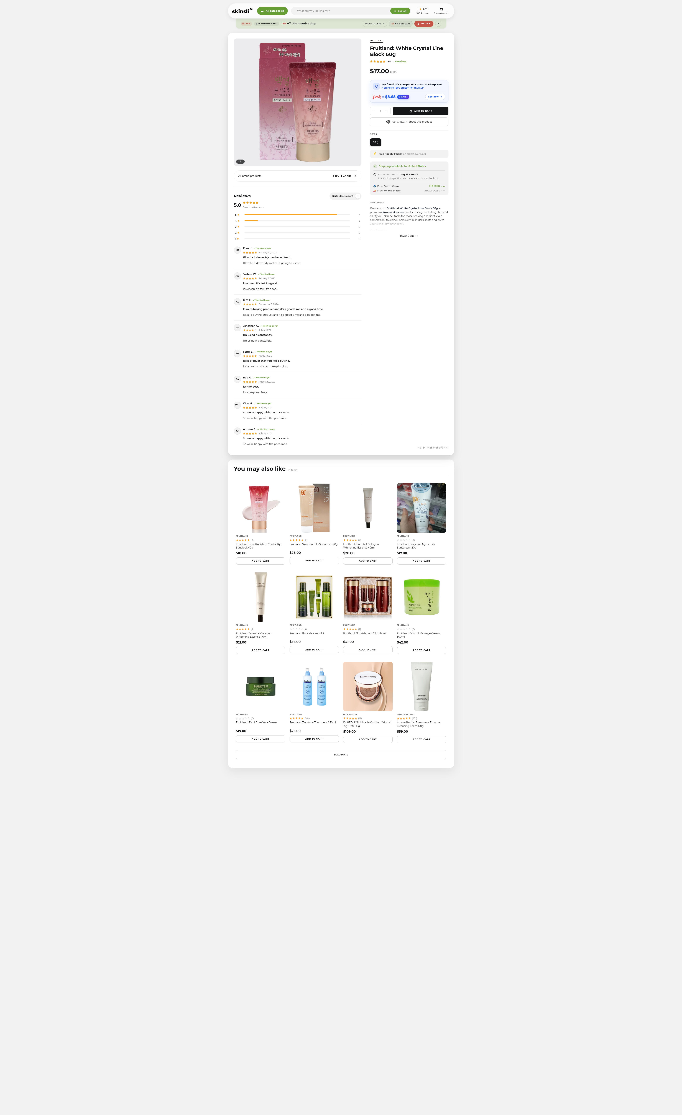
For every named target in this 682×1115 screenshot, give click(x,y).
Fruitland (376, 40)
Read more (407, 236)
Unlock (426, 23)
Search (402, 10)
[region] (297, 102)
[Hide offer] (438, 24)
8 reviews (401, 61)
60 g (376, 142)
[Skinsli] (243, 11)
